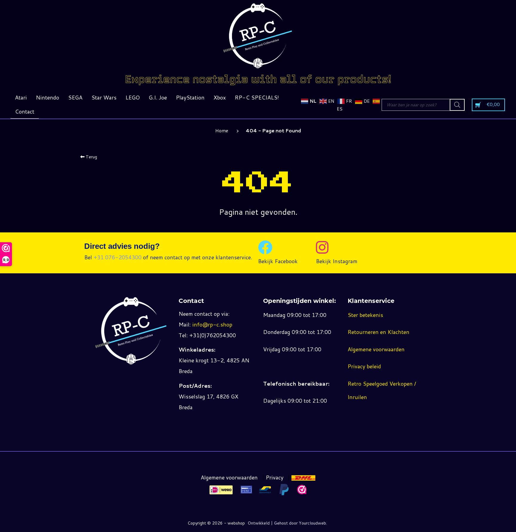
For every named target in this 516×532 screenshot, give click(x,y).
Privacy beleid (364, 366)
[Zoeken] (457, 105)
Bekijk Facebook (278, 261)
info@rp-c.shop (212, 324)
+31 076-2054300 (117, 257)
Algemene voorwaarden (376, 349)
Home (221, 130)
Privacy (274, 477)
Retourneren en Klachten (378, 332)
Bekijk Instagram (336, 261)
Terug (91, 157)
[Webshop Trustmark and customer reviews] (302, 489)
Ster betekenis (365, 315)
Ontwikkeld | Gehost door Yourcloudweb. (287, 523)
